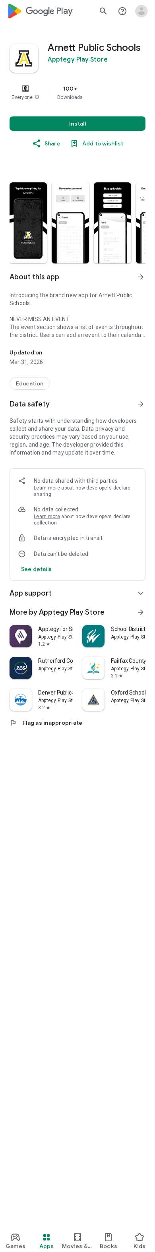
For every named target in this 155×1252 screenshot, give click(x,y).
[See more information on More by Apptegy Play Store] (140, 612)
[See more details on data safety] (36, 569)
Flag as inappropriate (46, 722)
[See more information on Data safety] (140, 404)
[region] (77, 92)
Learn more (47, 488)
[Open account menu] (141, 11)
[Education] (30, 383)
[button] (37, 97)
